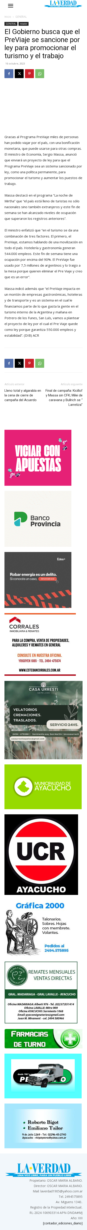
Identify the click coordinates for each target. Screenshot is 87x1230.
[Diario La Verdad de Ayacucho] (63, 4)
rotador (23, 23)
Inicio (7, 17)
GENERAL (21, 17)
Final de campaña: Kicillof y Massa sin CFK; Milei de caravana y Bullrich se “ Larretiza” (64, 398)
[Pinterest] (29, 73)
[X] (19, 73)
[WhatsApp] (39, 73)
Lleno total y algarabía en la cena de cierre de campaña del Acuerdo (22, 395)
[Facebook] (8, 73)
